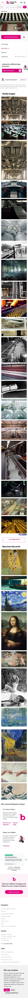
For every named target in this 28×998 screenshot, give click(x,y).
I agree (7, 990)
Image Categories (6, 916)
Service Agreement (6, 957)
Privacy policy (5, 954)
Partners (3, 911)
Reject (13, 990)
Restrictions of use (6, 959)
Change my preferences (11, 992)
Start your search (14, 892)
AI (20, 7)
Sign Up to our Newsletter (8, 926)
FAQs (2, 923)
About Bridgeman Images (8, 908)
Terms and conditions (7, 952)
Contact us (22, 79)
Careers (3, 918)
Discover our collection (6, 823)
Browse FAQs (15, 823)
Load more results (14, 539)
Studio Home (4, 921)
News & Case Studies (7, 913)
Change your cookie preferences (10, 962)
